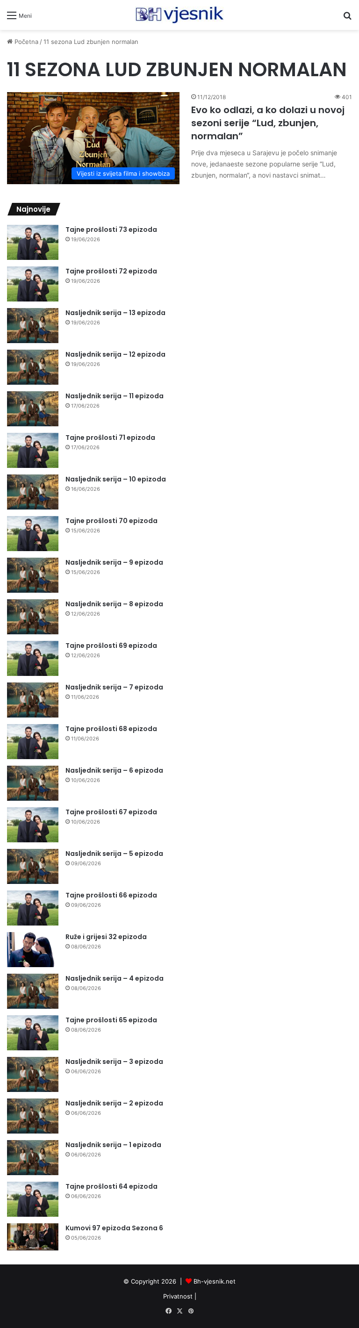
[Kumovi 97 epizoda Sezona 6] (32, 1237)
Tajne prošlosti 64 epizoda (111, 1186)
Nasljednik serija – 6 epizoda (114, 770)
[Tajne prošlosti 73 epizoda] (32, 242)
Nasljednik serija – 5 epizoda (114, 853)
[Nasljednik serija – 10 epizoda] (32, 492)
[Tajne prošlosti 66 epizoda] (32, 908)
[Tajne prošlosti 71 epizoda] (32, 450)
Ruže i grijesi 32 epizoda (106, 936)
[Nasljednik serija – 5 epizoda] (32, 866)
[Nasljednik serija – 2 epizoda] (32, 1116)
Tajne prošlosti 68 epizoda (111, 728)
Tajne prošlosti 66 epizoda (111, 895)
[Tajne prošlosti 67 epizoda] (32, 824)
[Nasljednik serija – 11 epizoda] (32, 408)
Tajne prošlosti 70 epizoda (111, 520)
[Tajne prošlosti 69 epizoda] (32, 658)
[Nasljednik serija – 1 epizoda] (32, 1157)
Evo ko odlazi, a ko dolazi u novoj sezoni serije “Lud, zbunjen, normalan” (268, 123)
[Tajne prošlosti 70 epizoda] (32, 533)
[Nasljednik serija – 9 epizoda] (32, 575)
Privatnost (178, 1296)
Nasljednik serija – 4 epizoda (114, 978)
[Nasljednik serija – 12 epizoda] (32, 367)
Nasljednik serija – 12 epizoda (115, 354)
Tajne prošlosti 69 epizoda (111, 645)
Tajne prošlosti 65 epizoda (111, 1020)
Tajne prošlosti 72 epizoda (111, 271)
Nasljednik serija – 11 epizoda (114, 396)
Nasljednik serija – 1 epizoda (113, 1144)
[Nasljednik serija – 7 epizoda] (32, 700)
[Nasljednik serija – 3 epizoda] (32, 1074)
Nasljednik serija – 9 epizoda (114, 562)
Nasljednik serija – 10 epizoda (115, 479)
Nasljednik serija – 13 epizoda (115, 312)
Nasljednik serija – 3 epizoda (114, 1061)
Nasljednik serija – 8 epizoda (114, 604)
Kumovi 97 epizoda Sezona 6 (114, 1228)
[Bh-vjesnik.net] (179, 15)
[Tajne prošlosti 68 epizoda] (32, 741)
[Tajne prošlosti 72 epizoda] (32, 283)
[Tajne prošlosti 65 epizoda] (32, 1032)
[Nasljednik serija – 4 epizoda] (32, 991)
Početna (25, 41)
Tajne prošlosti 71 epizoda (110, 437)
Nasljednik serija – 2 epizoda (114, 1103)
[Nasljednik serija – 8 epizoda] (32, 616)
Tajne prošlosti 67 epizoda (111, 812)
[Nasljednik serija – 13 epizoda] (32, 325)
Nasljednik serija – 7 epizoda (114, 687)
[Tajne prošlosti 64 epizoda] (32, 1199)
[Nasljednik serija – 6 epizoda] (32, 783)
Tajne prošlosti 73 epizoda (111, 229)
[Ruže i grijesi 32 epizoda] (32, 949)
